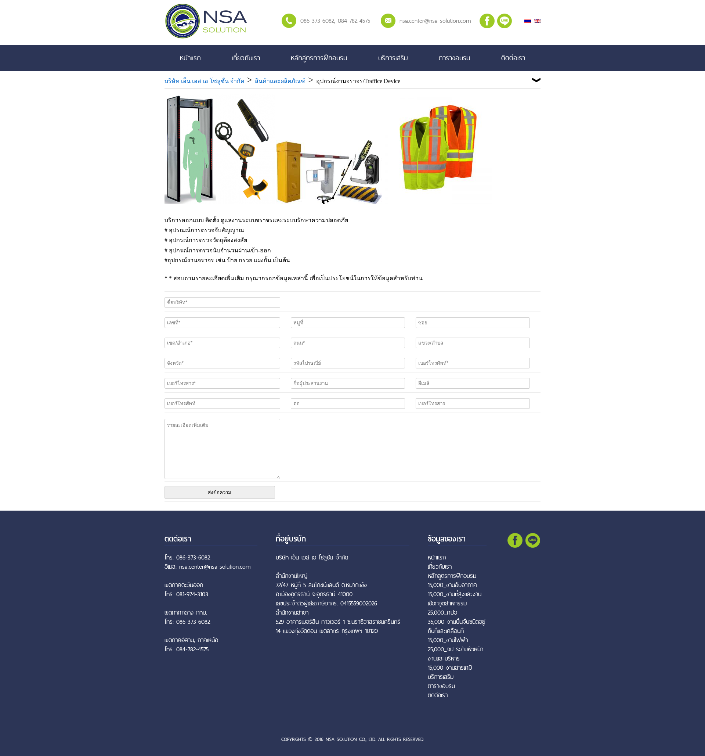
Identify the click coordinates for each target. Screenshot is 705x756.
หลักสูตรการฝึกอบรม (319, 58)
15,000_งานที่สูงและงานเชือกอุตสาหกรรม (454, 599)
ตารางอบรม (454, 58)
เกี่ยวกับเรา (246, 58)
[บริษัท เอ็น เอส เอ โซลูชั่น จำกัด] (206, 37)
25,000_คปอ (442, 612)
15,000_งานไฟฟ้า (448, 640)
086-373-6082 (317, 20)
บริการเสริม (393, 58)
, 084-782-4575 (352, 20)
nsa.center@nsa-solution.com (435, 20)
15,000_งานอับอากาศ (452, 585)
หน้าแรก (190, 58)
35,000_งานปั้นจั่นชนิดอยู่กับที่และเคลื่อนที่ (456, 626)
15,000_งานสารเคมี (450, 667)
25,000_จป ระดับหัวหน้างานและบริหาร (455, 654)
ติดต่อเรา (513, 58)
